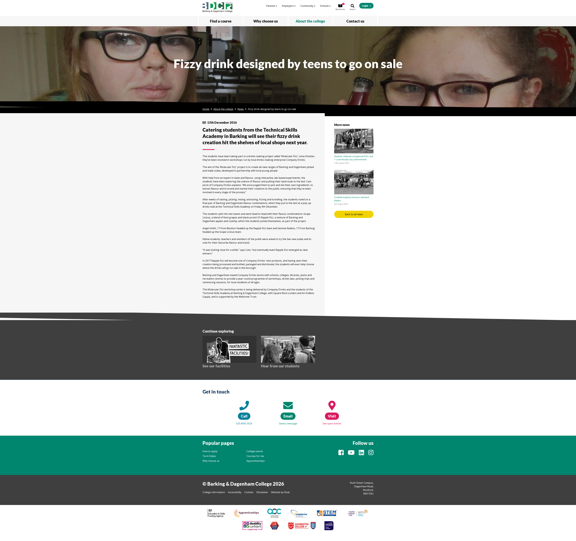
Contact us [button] (355, 21)
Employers (288, 6)
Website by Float (280, 492)
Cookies (248, 492)
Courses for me (255, 456)
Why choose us (210, 461)
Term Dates (209, 456)
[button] (340, 7)
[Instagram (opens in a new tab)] (371, 453)
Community (307, 6)
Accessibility (234, 492)
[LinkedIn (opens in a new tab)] (361, 453)
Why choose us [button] (265, 21)
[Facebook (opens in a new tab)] (341, 453)
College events (254, 451)
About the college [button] (310, 21)
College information (213, 492)
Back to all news (354, 214)
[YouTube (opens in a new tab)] (351, 453)
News (240, 109)
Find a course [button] (220, 21)
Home (205, 109)
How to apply (209, 451)
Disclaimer (262, 492)
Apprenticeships (255, 461)
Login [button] (365, 5)
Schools (324, 6)
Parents (271, 6)
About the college (223, 109)
